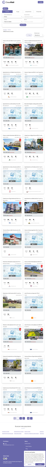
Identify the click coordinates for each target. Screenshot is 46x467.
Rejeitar (29, 464)
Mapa (29, 35)
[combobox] (5, 8)
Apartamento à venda (18, 431)
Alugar (17, 11)
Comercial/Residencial (8, 14)
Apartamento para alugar (7, 433)
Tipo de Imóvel (26, 14)
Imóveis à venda (5, 431)
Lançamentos (28, 11)
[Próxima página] (31, 418)
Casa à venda (27, 431)
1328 (28, 418)
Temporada (38, 11)
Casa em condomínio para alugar (31, 433)
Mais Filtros (23, 25)
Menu (41, 2)
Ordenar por (37, 33)
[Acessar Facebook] (4, 459)
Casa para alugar (17, 433)
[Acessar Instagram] (6, 459)
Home (5, 29)
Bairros (25, 19)
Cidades (5, 19)
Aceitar (40, 464)
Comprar (7, 11)
